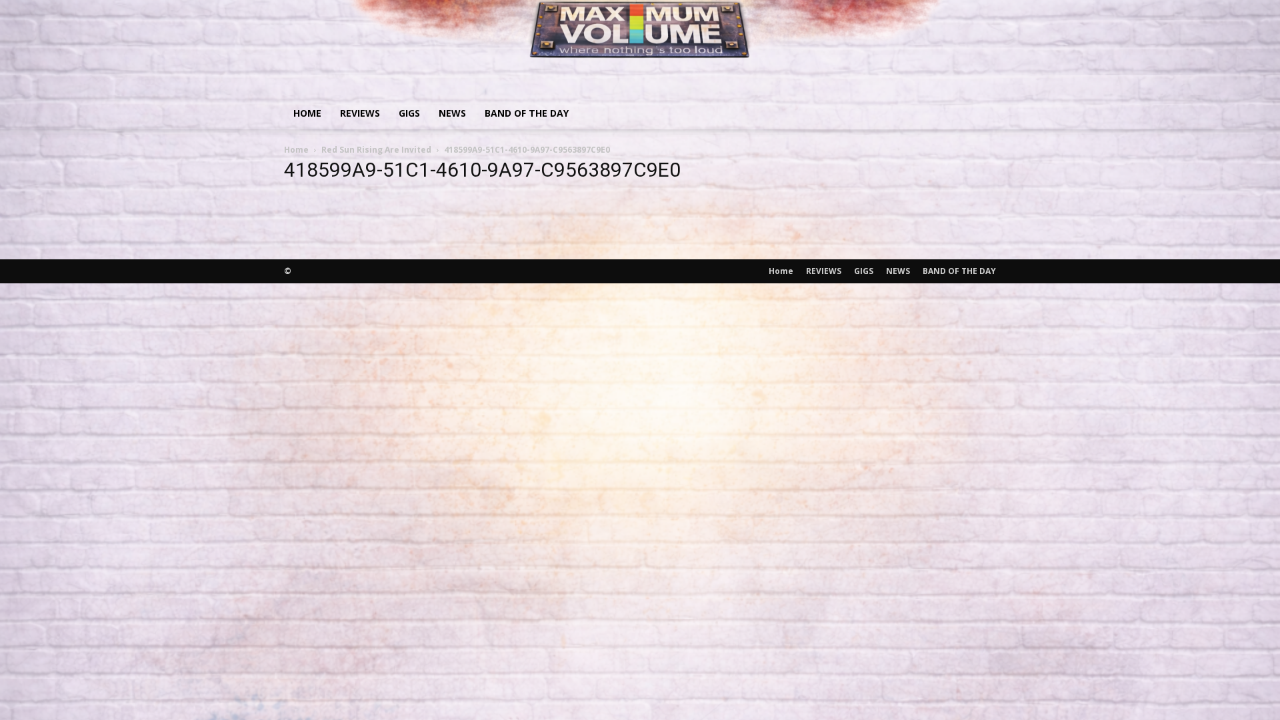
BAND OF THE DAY (527, 113)
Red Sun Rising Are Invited (376, 149)
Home (307, 113)
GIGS (409, 113)
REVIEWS (360, 113)
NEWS (452, 113)
